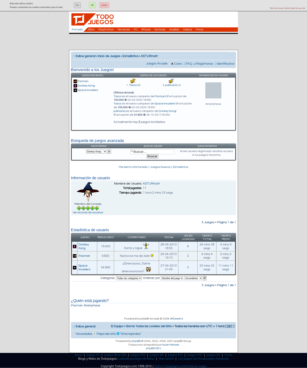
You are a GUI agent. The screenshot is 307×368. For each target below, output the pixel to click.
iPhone (146, 29)
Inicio (78, 355)
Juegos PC (93, 355)
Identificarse (225, 63)
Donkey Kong (86, 85)
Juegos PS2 (175, 355)
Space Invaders (88, 90)
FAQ (189, 63)
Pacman (83, 81)
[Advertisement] (155, 42)
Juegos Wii (157, 355)
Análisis (174, 29)
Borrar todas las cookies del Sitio (149, 326)
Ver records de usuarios (88, 212)
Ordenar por (152, 278)
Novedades (83, 333)
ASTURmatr (149, 56)
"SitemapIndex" (130, 333)
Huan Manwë (170, 344)
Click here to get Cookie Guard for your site (287, 8)
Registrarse (204, 63)
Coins (178, 63)
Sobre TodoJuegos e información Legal (180, 366)
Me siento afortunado (133, 167)
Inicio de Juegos (109, 56)
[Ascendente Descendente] (195, 278)
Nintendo (124, 29)
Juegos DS (213, 355)
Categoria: (108, 278)
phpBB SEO (153, 348)
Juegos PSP (194, 355)
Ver (77, 5)
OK (92, 5)
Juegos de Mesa (143, 359)
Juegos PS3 (138, 355)
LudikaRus (125, 359)
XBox (91, 29)
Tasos (133, 85)
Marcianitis (166, 359)
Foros (199, 29)
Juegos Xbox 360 (115, 355)
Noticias (160, 29)
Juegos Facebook (217, 359)
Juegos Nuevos (160, 167)
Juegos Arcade (157, 63)
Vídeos (187, 29)
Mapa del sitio (106, 333)
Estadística (130, 56)
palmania (171, 85)
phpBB (136, 341)
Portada (77, 29)
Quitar (104, 5)
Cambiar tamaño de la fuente (231, 54)
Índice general (85, 56)
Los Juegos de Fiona (191, 359)
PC (136, 29)
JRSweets (176, 318)
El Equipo (117, 326)
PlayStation (106, 29)
